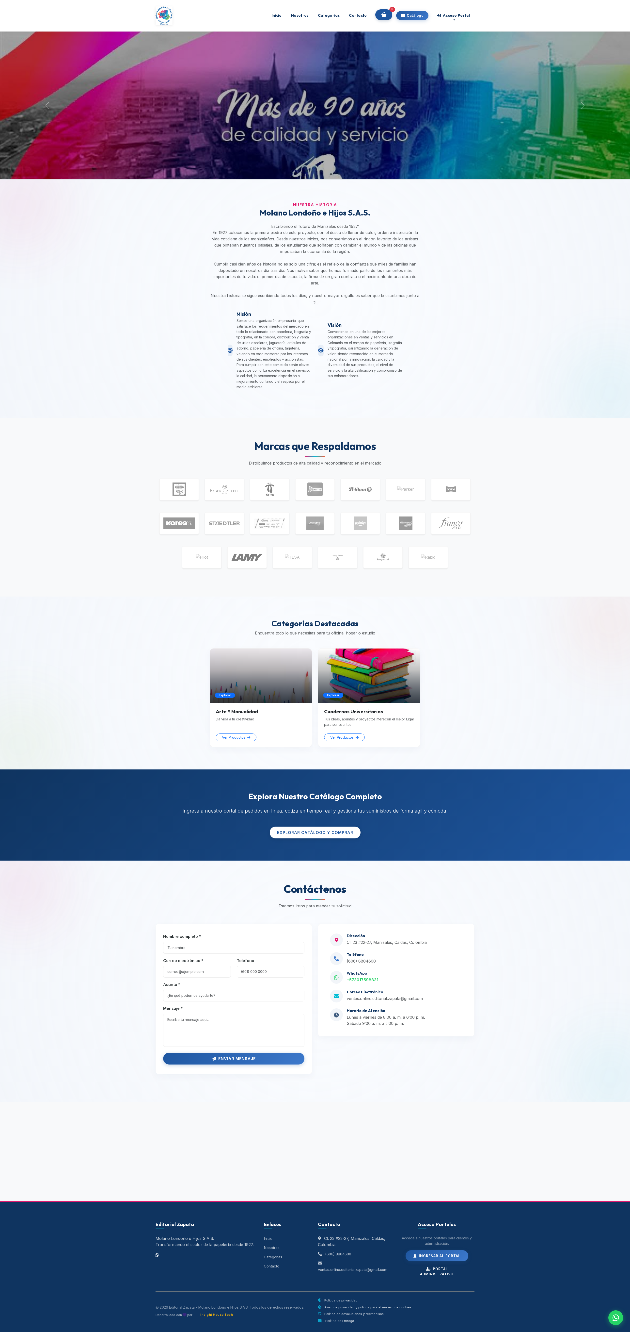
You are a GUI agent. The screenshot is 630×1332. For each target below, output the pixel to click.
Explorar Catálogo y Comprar (315, 832)
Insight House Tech (216, 1314)
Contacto (358, 15)
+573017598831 (362, 979)
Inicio (277, 15)
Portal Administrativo (437, 1271)
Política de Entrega (339, 1321)
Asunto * (171, 984)
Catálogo (415, 15)
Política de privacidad (340, 1300)
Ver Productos (234, 737)
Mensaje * (173, 1008)
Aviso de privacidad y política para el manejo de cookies (367, 1307)
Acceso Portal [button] (456, 15)
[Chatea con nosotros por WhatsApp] (615, 1317)
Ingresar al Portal (439, 1256)
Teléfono (245, 960)
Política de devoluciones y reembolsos (353, 1314)
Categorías (329, 15)
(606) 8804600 (361, 961)
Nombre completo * (182, 936)
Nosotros (299, 15)
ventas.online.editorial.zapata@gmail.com (385, 998)
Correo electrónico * (183, 960)
